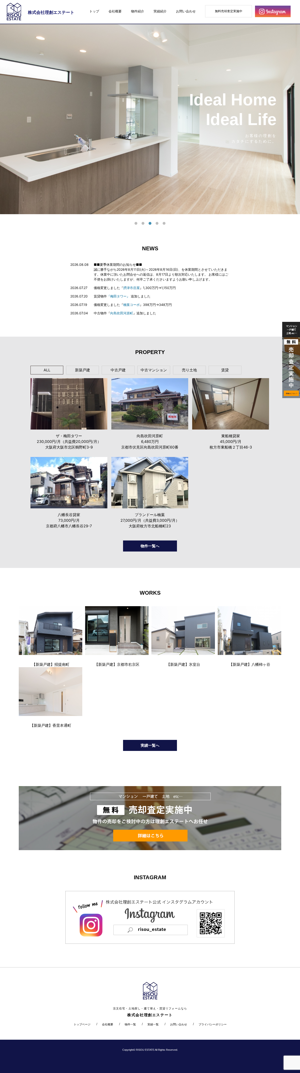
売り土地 (189, 370)
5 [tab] (164, 223)
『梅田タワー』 (118, 296)
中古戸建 (118, 370)
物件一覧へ (150, 546)
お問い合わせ (186, 11)
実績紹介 (160, 11)
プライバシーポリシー (213, 1024)
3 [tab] (150, 223)
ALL (47, 370)
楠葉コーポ (131, 305)
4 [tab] (157, 223)
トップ (94, 11)
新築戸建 (82, 370)
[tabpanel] (150, 119)
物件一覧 (130, 1024)
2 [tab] (143, 223)
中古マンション (154, 370)
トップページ (82, 1024)
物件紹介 (137, 11)
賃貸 (225, 370)
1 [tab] (136, 223)
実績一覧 (153, 1024)
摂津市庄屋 (131, 288)
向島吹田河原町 (121, 313)
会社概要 (115, 11)
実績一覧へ (150, 745)
